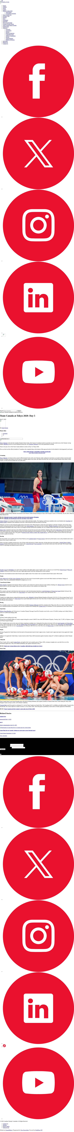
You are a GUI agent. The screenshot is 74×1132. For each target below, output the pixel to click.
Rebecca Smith (33, 532)
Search (1, 410)
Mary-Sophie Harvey (42, 532)
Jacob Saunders (61, 623)
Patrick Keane (63, 569)
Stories (4, 5)
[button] (1, 565)
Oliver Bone (70, 623)
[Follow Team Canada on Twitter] (38, 189)
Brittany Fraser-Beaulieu (5, 611)
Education (5, 21)
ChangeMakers (8, 1130)
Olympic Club (6, 16)
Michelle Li (6, 444)
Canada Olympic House (8, 24)
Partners (5, 17)
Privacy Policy (6, 1126)
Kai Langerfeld (38, 543)
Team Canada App (7, 15)
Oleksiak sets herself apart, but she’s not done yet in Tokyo (18, 518)
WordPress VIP (38, 1130)
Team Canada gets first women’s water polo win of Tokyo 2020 (19, 709)
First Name (5, 744)
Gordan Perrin (17, 642)
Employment (6, 26)
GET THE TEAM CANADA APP (37, 453)
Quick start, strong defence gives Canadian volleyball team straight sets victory (23, 646)
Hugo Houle (22, 592)
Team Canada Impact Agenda (9, 25)
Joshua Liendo (3, 522)
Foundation (5, 20)
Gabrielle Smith (32, 538)
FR (2, 0)
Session (7, 37)
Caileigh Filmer (62, 542)
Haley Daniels (3, 584)
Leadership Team (10, 34)
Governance (8, 30)
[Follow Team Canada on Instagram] (38, 261)
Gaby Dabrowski (4, 578)
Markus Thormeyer (53, 526)
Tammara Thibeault (33, 444)
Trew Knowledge (25, 1130)
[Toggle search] (0, 3)
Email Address (5, 747)
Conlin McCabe (29, 543)
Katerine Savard (25, 532)
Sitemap (5, 1125)
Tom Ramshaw (19, 625)
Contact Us (5, 43)
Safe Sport (5, 41)
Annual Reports (9, 38)
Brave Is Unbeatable (7, 22)
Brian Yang (17, 598)
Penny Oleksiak (3, 443)
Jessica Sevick (41, 538)
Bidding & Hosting (10, 39)
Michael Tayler (61, 584)
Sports (4, 8)
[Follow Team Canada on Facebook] (38, 117)
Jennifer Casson (3, 569)
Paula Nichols (5, 428)
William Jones (24, 624)
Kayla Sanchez (30, 526)
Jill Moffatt (11, 569)
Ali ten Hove (61, 624)
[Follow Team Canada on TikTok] (4, 336)
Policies (7, 32)
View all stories (3, 735)
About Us (5, 28)
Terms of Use (6, 1127)
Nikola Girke (50, 625)
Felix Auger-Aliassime (15, 578)
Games (4, 9)
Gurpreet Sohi (3, 705)
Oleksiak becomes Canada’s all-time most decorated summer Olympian (21, 517)
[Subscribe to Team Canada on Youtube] (38, 408)
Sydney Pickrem (4, 521)
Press (4, 18)
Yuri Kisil (68, 521)
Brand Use (5, 42)
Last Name (5, 746)
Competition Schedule (11, 13)
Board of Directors (10, 33)
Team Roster (9, 12)
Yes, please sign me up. (7, 754)
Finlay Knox (59, 530)
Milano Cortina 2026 (7, 11)
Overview (8, 29)
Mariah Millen (69, 624)
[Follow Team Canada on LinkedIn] (38, 333)
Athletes (5, 7)
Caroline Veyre (42, 606)
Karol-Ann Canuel (56, 591)
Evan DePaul (32, 624)
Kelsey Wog (3, 530)
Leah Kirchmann (46, 591)
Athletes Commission (11, 36)
